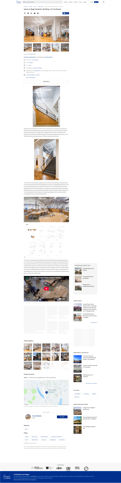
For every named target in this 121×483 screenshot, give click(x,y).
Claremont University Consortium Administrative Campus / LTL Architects (89, 357)
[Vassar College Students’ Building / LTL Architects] (28, 347)
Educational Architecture (56, 436)
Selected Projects (44, 436)
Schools (26, 57)
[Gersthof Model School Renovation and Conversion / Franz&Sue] (78, 317)
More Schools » (94, 322)
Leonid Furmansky (37, 68)
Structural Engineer (31, 75)
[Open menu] (103, 2)
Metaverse (77, 397)
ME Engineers (32, 77)
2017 (30, 65)
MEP (27, 77)
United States (48, 57)
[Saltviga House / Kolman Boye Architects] (78, 287)
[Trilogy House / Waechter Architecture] (78, 411)
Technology (86, 394)
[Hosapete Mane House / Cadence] (78, 271)
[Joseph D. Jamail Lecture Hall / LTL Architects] (78, 369)
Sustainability (77, 394)
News (80, 2)
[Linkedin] (31, 13)
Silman (38, 75)
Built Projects (34, 436)
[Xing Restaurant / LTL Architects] (78, 378)
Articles (71, 2)
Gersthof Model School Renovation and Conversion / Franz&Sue (90, 315)
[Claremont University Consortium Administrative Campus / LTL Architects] (78, 359)
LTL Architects (35, 60)
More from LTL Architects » (91, 383)
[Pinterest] (38, 13)
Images (84, 2)
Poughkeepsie (53, 440)
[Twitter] (28, 13)
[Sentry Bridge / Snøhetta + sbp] (78, 430)
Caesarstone (37, 70)
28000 (30, 62)
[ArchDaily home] (18, 2)
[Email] (35, 13)
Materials (94, 394)
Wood (26, 429)
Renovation (32, 57)
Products (76, 2)
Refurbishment (35, 440)
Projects (66, 2)
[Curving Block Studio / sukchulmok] (78, 279)
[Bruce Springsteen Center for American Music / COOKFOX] (78, 420)
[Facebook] (25, 13)
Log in (91, 2)
